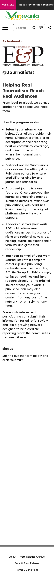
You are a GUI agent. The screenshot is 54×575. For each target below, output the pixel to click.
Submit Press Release (27, 563)
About (12, 556)
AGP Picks (8, 4)
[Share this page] (49, 28)
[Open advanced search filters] (41, 27)
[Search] (34, 27)
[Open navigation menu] (5, 28)
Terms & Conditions (27, 569)
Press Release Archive (32, 556)
